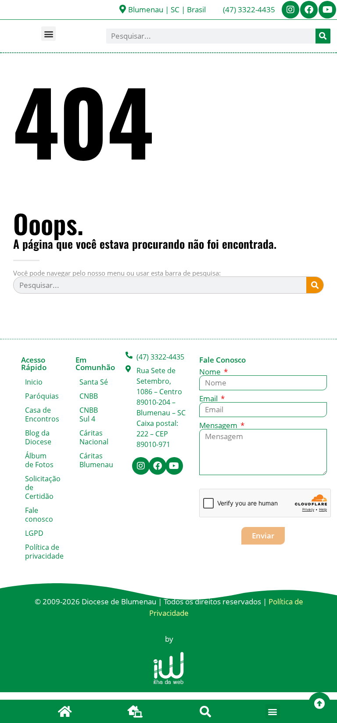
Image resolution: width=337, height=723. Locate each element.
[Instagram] (290, 9)
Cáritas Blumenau (95, 460)
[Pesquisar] (322, 36)
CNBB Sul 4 (88, 414)
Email (209, 398)
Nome (210, 371)
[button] (48, 33)
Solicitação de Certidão (41, 487)
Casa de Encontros (41, 414)
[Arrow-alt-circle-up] (319, 703)
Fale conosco (39, 514)
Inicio (34, 382)
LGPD (34, 533)
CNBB (88, 396)
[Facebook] (309, 9)
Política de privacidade (41, 551)
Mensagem (219, 425)
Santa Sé (93, 382)
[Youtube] (327, 9)
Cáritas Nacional (93, 437)
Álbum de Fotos (39, 460)
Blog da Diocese (38, 437)
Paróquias (41, 396)
